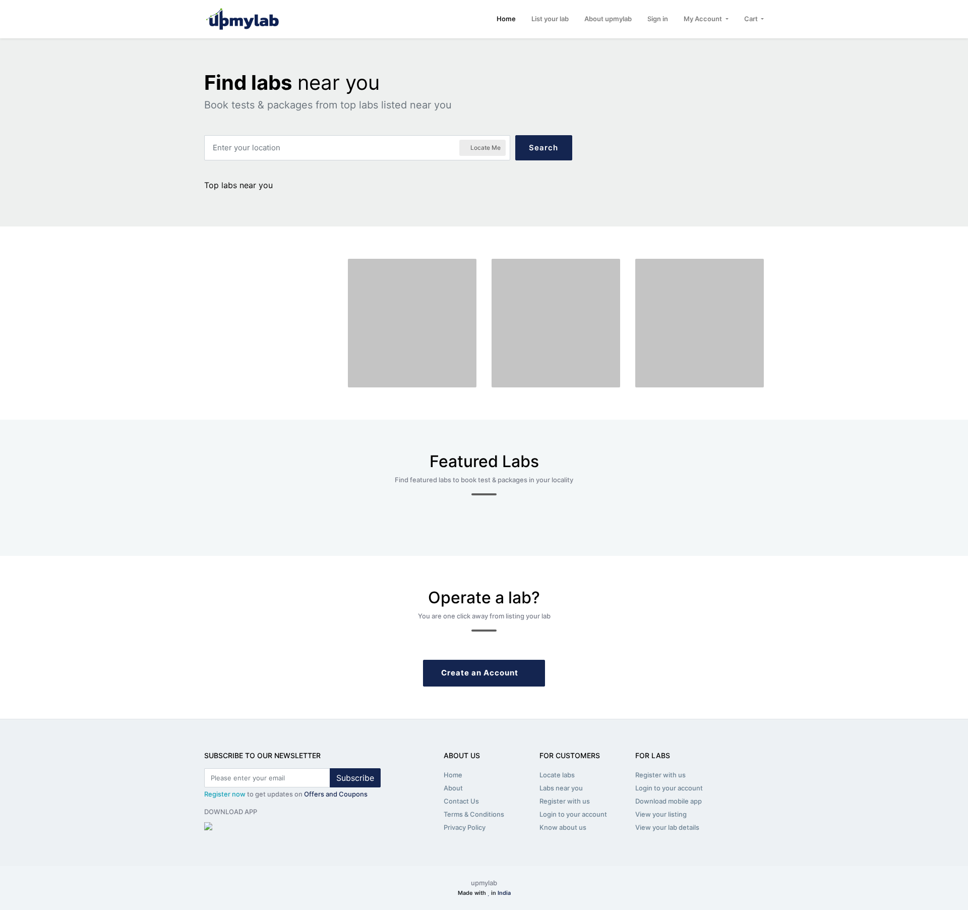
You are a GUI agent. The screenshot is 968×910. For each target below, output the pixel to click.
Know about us (562, 827)
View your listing (661, 814)
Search (543, 147)
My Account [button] (703, 19)
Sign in (657, 19)
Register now (225, 794)
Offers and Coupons (336, 794)
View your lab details (667, 827)
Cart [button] (751, 19)
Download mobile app (668, 801)
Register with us (564, 801)
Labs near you (561, 788)
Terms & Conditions (474, 814)
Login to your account (573, 814)
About (453, 788)
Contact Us (461, 801)
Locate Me (485, 147)
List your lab (550, 19)
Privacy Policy (465, 827)
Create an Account (480, 672)
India (504, 892)
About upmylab (608, 19)
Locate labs (557, 775)
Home (506, 18)
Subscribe (355, 778)
